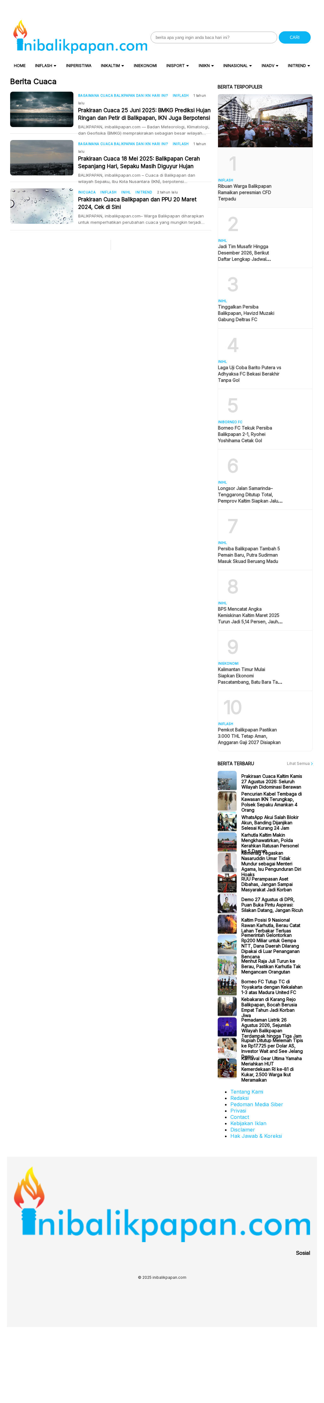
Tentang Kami (246, 1092)
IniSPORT (175, 65)
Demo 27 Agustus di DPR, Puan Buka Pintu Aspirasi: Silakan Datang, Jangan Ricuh (272, 904)
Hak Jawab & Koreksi (256, 1136)
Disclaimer (242, 1129)
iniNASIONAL (235, 65)
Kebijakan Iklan (248, 1123)
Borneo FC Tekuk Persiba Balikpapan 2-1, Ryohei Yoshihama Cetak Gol (245, 434)
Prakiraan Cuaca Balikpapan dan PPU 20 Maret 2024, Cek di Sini (137, 203)
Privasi (238, 1110)
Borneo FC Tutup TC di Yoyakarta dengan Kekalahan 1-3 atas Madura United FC (271, 987)
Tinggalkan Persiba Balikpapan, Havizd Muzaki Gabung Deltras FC (246, 313)
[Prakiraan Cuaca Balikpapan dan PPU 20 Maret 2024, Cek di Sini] (44, 206)
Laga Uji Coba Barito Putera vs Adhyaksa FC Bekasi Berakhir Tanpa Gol (249, 374)
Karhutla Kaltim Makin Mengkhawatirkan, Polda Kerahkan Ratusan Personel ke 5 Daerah (270, 843)
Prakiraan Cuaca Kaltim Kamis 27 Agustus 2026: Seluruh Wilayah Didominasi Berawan (271, 781)
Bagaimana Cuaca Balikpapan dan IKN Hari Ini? (123, 95)
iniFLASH (43, 65)
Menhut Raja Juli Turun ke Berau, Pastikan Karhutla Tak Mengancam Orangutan (271, 966)
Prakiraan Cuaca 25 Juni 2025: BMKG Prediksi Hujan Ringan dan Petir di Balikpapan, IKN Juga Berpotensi (144, 114)
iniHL (126, 192)
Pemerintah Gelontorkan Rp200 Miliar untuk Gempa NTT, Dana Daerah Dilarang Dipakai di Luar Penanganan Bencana (270, 945)
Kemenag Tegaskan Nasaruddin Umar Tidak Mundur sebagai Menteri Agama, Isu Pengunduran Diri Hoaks (271, 863)
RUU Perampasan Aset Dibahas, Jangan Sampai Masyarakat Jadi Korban (267, 884)
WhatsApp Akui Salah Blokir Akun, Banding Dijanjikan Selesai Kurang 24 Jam (270, 822)
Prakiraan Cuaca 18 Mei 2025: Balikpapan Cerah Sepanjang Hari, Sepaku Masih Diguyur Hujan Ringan (139, 163)
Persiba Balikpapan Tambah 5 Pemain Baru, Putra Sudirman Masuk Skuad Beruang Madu (249, 555)
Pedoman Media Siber (256, 1104)
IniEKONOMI (145, 65)
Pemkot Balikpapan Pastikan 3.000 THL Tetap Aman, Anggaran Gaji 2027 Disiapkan (249, 736)
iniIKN (204, 65)
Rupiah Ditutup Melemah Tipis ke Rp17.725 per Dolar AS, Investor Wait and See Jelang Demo (272, 1048)
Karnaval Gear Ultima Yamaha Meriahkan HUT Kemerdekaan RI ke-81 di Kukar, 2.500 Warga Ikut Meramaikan (271, 1068)
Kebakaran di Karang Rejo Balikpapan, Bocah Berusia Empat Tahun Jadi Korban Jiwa (269, 1007)
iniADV (268, 65)
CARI (295, 37)
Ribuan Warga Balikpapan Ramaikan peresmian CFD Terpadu (244, 192)
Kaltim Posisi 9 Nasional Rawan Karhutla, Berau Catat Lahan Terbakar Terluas (270, 925)
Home (20, 65)
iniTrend (297, 65)
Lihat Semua (299, 763)
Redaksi (239, 1098)
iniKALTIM (110, 65)
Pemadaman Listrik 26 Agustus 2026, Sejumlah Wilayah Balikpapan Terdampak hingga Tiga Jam (271, 1028)
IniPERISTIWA (78, 65)
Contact (239, 1117)
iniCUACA (87, 192)
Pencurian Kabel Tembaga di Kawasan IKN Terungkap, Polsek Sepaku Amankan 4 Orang (271, 802)
